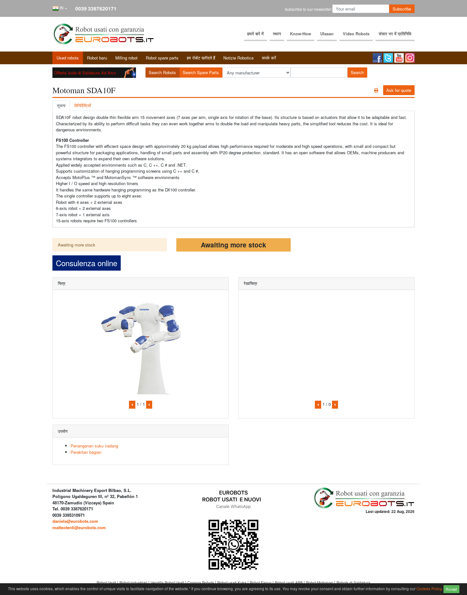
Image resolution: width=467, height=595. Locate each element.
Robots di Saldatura (353, 582)
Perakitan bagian (86, 452)
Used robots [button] (68, 58)
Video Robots (356, 34)
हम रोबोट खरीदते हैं (201, 58)
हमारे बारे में (255, 34)
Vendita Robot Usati (168, 582)
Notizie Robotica (238, 58)
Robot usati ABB (289, 582)
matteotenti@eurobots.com (79, 527)
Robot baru (97, 58)
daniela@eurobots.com (75, 521)
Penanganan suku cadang (94, 446)
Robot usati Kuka (232, 582)
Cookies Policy (429, 588)
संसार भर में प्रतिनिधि (395, 34)
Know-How (300, 34)
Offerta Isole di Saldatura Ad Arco (85, 73)
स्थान (277, 34)
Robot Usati (107, 582)
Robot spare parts (162, 58)
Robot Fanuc (261, 582)
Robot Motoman (320, 582)
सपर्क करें (269, 58)
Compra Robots (201, 582)
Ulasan (327, 34)
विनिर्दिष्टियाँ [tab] (82, 105)
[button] (59, 8)
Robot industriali (133, 582)
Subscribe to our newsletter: (308, 9)
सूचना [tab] (61, 105)
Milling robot (126, 58)
